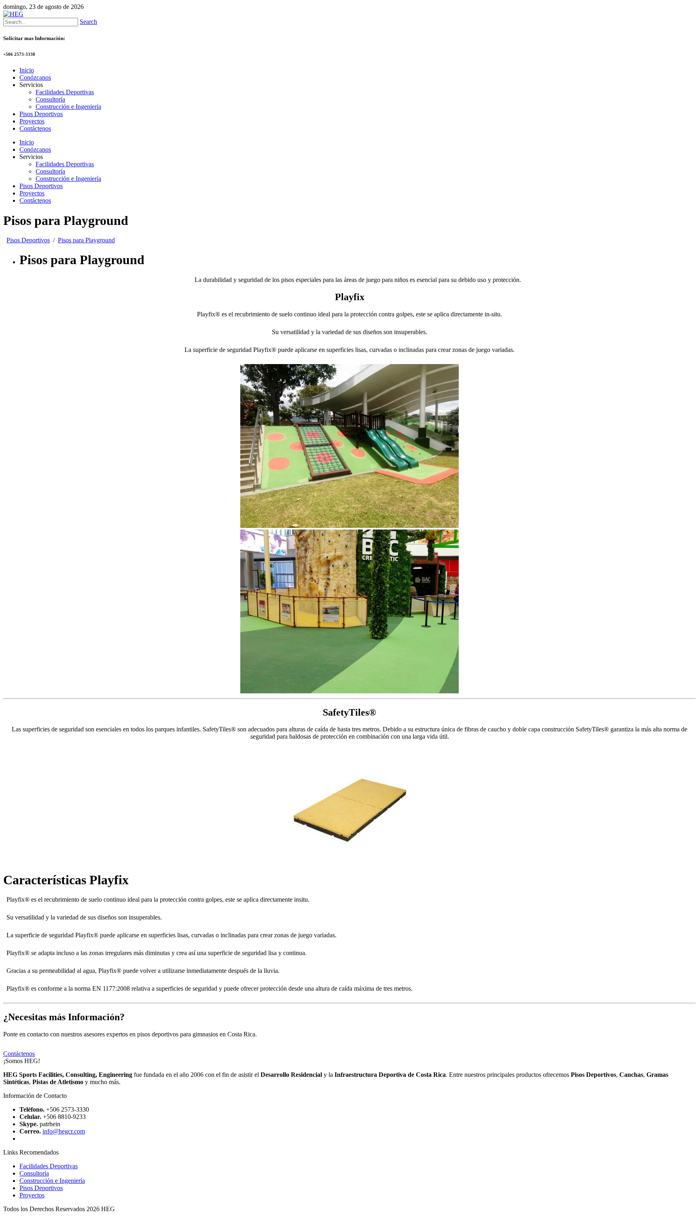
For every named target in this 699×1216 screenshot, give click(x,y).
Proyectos (31, 193)
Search (88, 21)
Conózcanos (35, 149)
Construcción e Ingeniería (68, 178)
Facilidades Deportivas (65, 164)
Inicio (26, 142)
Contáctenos (35, 200)
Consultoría (50, 171)
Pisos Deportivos (41, 185)
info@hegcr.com (63, 1131)
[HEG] (13, 14)
